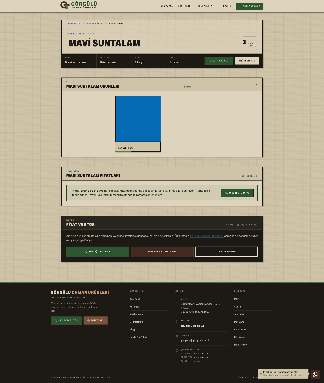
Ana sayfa (74, 23)
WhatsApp (97, 320)
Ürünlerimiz (204, 6)
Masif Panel (240, 344)
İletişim (226, 6)
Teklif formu (226, 251)
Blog (132, 329)
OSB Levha (240, 329)
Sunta (237, 306)
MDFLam (239, 322)
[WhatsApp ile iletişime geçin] (315, 374)
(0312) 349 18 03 (219, 61)
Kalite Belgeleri (138, 337)
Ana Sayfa (167, 6)
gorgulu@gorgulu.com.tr (207, 236)
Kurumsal (184, 6)
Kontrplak (239, 337)
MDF (236, 299)
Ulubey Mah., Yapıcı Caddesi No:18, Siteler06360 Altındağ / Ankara (201, 308)
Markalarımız (137, 314)
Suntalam (239, 314)
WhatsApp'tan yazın (162, 251)
